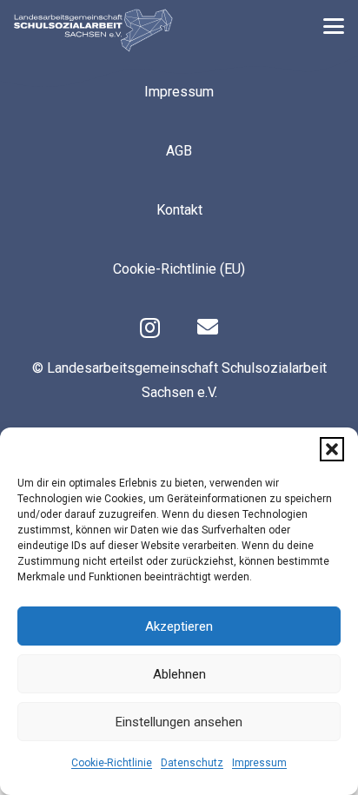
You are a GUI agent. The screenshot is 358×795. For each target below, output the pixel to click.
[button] (332, 449)
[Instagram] (150, 327)
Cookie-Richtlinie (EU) (179, 269)
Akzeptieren (179, 626)
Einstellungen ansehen (179, 722)
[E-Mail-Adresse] (207, 326)
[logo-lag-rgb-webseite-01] (93, 30)
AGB (179, 150)
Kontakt (179, 210)
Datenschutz (192, 763)
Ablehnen (179, 674)
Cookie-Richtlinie (111, 763)
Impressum (259, 763)
